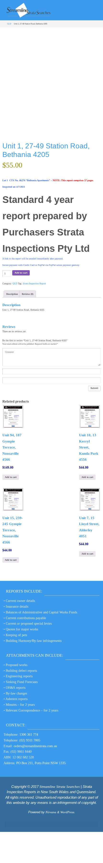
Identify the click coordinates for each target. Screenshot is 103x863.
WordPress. (67, 812)
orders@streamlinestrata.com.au (35, 746)
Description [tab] (12, 294)
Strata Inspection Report (34, 283)
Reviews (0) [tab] (27, 294)
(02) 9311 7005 (29, 740)
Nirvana (51, 812)
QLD (9, 24)
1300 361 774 (28, 734)
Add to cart (21, 272)
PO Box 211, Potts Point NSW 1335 (41, 763)
